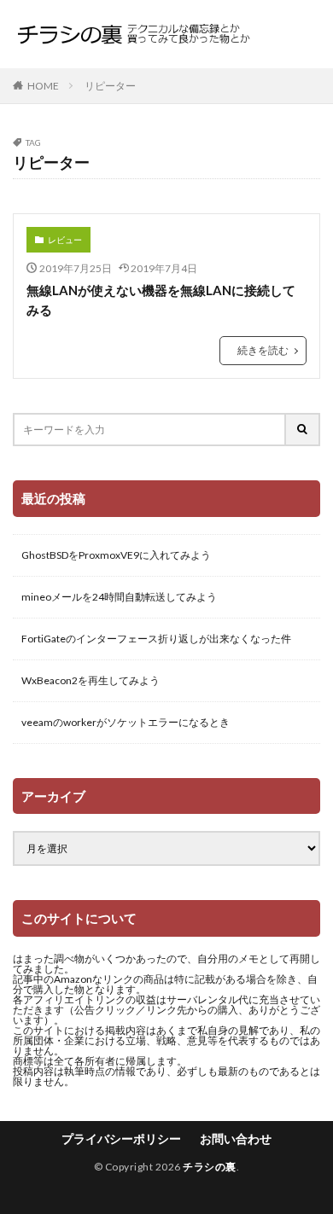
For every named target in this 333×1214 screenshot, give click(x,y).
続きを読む (263, 350)
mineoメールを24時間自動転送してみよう (119, 596)
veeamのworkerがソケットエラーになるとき (125, 722)
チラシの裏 (210, 1166)
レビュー (65, 240)
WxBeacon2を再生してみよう (90, 680)
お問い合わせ (236, 1138)
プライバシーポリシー (121, 1138)
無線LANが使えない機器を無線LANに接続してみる (160, 299)
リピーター (110, 85)
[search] (303, 429)
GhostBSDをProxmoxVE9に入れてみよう (116, 555)
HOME (43, 85)
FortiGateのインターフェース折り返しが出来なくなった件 (156, 638)
